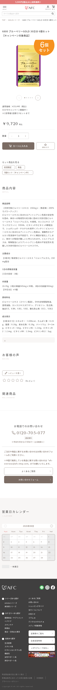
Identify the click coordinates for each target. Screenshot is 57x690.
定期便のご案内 (37, 633)
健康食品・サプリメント (14, 618)
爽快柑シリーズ (10, 606)
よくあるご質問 (29, 471)
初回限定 (8, 167)
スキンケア (9, 625)
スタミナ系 (9, 646)
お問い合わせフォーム (28, 479)
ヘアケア (8, 621)
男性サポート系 (11, 660)
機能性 (7, 653)
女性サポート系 (11, 657)
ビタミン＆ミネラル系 (13, 650)
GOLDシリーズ (14, 20)
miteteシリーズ (11, 603)
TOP (4, 20)
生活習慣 (8, 643)
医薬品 (7, 628)
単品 (20, 167)
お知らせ (31, 614)
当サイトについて (35, 610)
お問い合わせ (33, 602)
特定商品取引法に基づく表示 (13, 674)
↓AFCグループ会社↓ (40, 648)
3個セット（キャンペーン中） (17, 172)
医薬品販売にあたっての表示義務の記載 (17, 678)
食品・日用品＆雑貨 (12, 632)
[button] (38, 97)
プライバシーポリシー (10, 681)
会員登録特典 (36, 640)
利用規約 (40, 678)
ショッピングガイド (36, 606)
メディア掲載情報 (35, 626)
